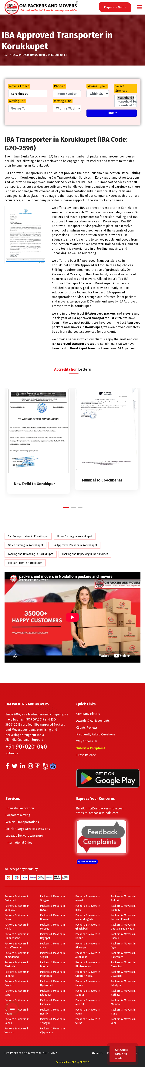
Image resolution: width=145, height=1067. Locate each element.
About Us (97, 1053)
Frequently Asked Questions (95, 734)
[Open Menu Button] (139, 7)
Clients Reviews (87, 727)
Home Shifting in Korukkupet (74, 536)
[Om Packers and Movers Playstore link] (108, 778)
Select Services (121, 88)
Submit (111, 113)
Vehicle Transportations (22, 822)
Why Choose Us (86, 741)
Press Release (86, 755)
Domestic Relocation (19, 808)
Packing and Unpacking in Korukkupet (85, 554)
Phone (59, 86)
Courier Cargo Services (27, 829)
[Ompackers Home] (41, 7)
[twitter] (15, 767)
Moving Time (63, 101)
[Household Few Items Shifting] (125, 101)
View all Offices (88, 861)
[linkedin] (22, 767)
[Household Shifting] (125, 98)
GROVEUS (84, 1062)
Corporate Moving (17, 815)
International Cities (18, 842)
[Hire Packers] (53, 767)
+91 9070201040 (26, 746)
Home (5, 55)
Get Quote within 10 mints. (121, 1054)
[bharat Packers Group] (46, 767)
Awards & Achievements (93, 720)
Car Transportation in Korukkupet (28, 536)
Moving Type (97, 86)
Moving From (19, 86)
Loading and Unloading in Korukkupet (30, 554)
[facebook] (7, 767)
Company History (88, 714)
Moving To (17, 101)
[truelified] (38, 767)
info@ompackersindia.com (104, 808)
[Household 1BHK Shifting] (125, 105)
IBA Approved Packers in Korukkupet (74, 545)
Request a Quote (115, 7)
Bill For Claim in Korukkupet (25, 563)
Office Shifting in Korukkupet (25, 545)
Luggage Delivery (24, 835)
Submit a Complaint (90, 748)
